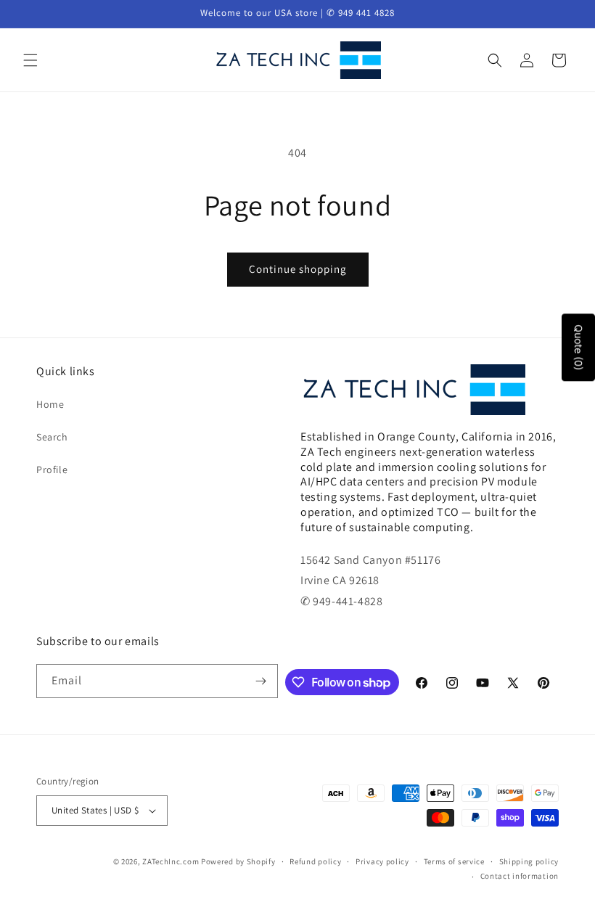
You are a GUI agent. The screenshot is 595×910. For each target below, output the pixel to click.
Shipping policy (529, 861)
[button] (30, 60)
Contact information (519, 876)
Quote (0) (579, 347)
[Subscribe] (261, 681)
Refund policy (315, 861)
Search (52, 436)
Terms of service (454, 861)
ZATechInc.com (170, 861)
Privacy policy (382, 861)
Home (50, 404)
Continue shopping (298, 269)
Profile (51, 469)
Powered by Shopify (238, 861)
